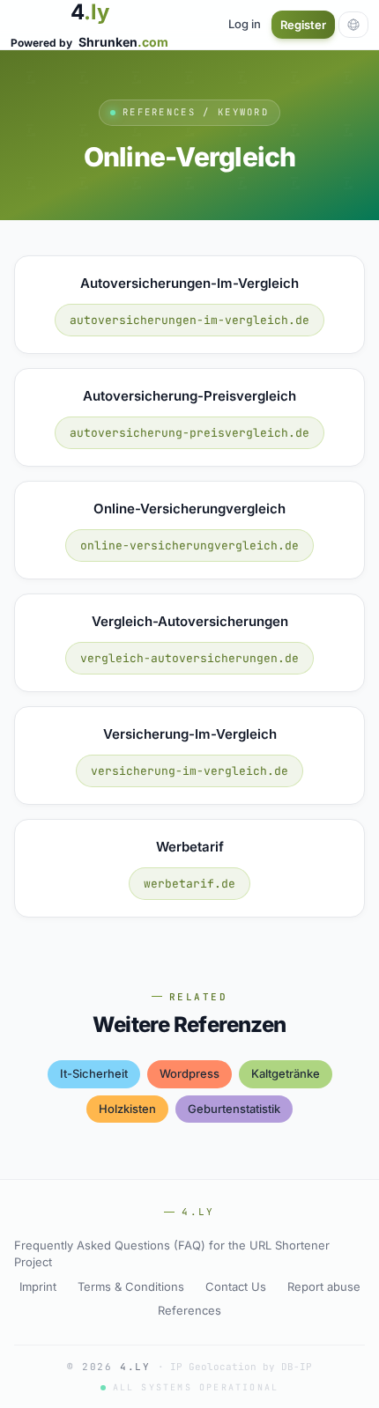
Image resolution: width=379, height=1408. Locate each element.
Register (303, 25)
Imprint (37, 1286)
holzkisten (127, 1109)
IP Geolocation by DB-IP (241, 1366)
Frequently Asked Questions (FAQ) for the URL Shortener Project (172, 1254)
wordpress (189, 1073)
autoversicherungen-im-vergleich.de (189, 320)
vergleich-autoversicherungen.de (189, 658)
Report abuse (323, 1286)
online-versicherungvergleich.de (189, 545)
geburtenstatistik (234, 1109)
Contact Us (235, 1286)
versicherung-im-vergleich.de (189, 770)
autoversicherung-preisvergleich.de (189, 432)
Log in (244, 24)
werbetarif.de (189, 883)
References (189, 1310)
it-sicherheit (94, 1073)
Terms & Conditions (131, 1286)
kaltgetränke (285, 1073)
